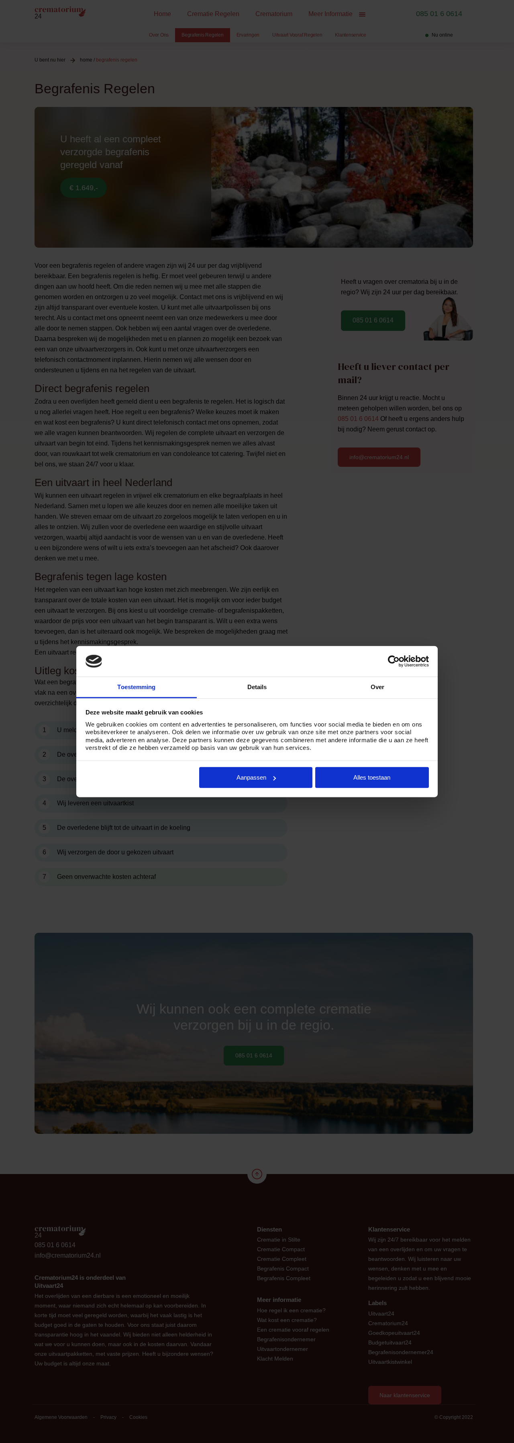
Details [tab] (257, 687)
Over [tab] (377, 687)
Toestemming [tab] (136, 687)
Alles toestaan (371, 777)
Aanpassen (251, 777)
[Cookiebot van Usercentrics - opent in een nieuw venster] (394, 661)
